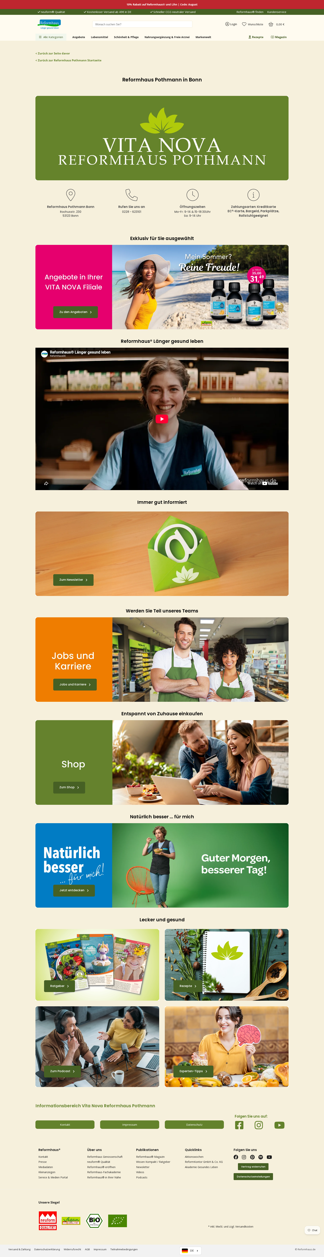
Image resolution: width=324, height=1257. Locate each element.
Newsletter (142, 1167)
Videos (140, 1172)
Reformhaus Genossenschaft (105, 1156)
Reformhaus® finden (249, 12)
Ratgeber (57, 986)
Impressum (100, 1249)
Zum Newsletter (71, 580)
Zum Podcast (60, 1071)
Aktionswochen (194, 1156)
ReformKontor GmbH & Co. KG (204, 1162)
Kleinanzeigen (46, 1172)
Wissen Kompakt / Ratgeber (153, 1162)
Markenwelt (203, 37)
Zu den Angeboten (73, 312)
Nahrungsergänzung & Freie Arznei (167, 37)
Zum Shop (67, 787)
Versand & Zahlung (19, 1249)
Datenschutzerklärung (47, 1249)
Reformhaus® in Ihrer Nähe (104, 1177)
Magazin (281, 37)
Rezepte (257, 37)
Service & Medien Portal (53, 1177)
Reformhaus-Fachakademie (104, 1172)
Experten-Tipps (191, 1071)
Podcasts (141, 1177)
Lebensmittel (99, 37)
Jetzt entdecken (71, 890)
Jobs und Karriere (72, 684)
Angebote (78, 37)
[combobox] (142, 24)
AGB (87, 1249)
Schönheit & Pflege (126, 37)
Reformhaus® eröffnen (101, 1167)
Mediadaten (45, 1167)
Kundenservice (276, 12)
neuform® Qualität (52, 12)
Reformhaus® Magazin (150, 1156)
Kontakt (43, 1156)
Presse (42, 1162)
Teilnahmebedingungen (124, 1249)
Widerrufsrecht (72, 1249)
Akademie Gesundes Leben (201, 1167)
